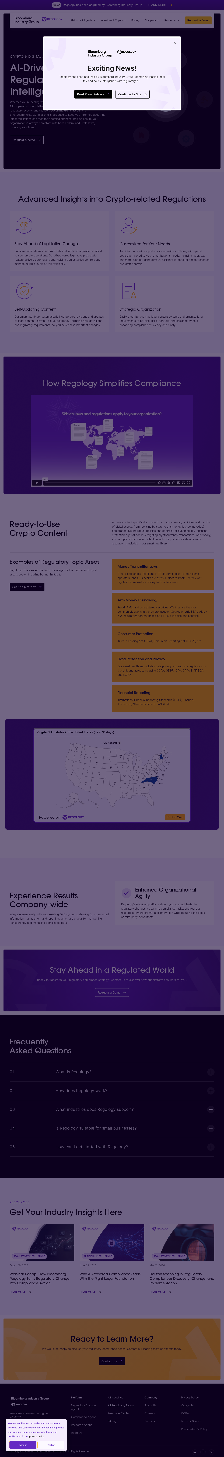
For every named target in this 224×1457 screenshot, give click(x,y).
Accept (23, 1445)
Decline (51, 1445)
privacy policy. (37, 1436)
